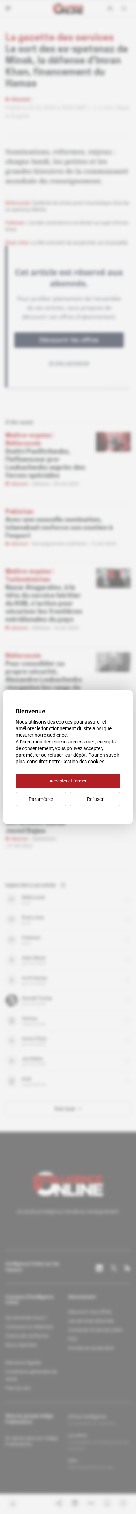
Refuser (95, 799)
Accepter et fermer (68, 780)
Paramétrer (41, 799)
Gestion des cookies (82, 761)
